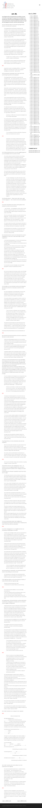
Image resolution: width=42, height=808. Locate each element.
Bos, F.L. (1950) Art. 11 (34, 35)
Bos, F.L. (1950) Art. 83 (34, 137)
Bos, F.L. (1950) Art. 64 (34, 111)
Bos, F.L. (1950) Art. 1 (34, 17)
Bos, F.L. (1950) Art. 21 (34, 49)
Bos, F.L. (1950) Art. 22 (34, 51)
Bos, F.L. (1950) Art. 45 (34, 84)
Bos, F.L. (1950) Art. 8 (34, 31)
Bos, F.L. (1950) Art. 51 (34, 93)
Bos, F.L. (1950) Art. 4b (34, 23)
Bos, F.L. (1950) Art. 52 (34, 94)
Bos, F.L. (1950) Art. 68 (34, 116)
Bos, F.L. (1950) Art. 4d (34, 25)
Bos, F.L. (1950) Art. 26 (34, 56)
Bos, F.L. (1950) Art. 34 (34, 67)
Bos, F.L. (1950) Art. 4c (34, 24)
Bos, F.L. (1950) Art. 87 (34, 143)
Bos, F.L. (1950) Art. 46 (34, 86)
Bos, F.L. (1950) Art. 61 (34, 107)
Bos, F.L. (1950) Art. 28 (34, 59)
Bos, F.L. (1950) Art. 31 (34, 63)
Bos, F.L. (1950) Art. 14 (34, 39)
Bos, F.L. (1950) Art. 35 (34, 69)
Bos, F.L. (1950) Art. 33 (34, 66)
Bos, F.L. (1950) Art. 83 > (22, 801)
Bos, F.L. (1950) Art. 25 (34, 55)
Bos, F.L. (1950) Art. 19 (34, 46)
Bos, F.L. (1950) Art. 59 (34, 104)
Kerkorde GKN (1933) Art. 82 (34, 152)
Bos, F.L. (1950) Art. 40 (34, 77)
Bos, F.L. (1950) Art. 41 (34, 79)
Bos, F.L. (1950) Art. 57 (34, 101)
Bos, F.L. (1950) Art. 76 (34, 128)
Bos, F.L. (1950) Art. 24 (34, 53)
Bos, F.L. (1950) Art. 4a (34, 21)
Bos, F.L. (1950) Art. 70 (34, 119)
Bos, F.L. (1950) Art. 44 (34, 83)
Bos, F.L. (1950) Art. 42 (34, 80)
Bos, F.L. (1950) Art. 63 (34, 109)
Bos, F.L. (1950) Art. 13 (34, 38)
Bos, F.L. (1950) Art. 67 (34, 115)
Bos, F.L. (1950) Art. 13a (34, 144)
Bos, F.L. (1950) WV (34, 16)
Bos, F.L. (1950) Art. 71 (34, 121)
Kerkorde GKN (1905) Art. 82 (34, 150)
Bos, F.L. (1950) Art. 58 (34, 102)
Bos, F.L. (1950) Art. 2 (34, 18)
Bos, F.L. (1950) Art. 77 (34, 129)
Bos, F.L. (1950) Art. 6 (34, 28)
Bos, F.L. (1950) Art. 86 (34, 142)
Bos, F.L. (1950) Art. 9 (34, 32)
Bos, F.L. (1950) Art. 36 (34, 70)
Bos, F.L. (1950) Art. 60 (34, 105)
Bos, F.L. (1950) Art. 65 (34, 112)
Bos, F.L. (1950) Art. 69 (34, 118)
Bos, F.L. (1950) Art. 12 (34, 37)
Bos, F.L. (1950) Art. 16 (34, 42)
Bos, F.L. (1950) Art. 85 (34, 140)
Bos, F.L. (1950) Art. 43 (34, 81)
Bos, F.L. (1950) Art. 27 (34, 58)
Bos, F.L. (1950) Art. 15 (34, 41)
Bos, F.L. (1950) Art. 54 (34, 97)
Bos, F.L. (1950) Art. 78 (34, 130)
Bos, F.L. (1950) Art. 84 (34, 139)
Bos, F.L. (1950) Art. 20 (34, 48)
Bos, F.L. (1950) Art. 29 (34, 60)
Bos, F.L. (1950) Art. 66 (34, 114)
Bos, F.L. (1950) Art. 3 (34, 20)
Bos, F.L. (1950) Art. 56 (34, 100)
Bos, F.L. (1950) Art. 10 (34, 34)
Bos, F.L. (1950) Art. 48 (34, 88)
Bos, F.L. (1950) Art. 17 (34, 44)
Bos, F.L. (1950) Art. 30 (34, 62)
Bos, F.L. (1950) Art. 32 (34, 65)
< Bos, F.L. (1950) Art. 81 (6, 801)
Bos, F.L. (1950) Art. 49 (34, 90)
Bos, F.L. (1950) (32, 13)
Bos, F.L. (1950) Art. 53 (34, 95)
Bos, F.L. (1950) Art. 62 (34, 108)
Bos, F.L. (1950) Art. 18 (34, 45)
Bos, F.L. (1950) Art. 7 (34, 30)
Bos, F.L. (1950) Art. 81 (34, 135)
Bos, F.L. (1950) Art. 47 (34, 87)
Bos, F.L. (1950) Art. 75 (34, 126)
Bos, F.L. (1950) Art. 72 (34, 122)
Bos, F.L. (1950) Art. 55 (34, 98)
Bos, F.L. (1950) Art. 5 (34, 27)
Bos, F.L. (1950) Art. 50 (34, 91)
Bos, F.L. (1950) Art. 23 (34, 52)
